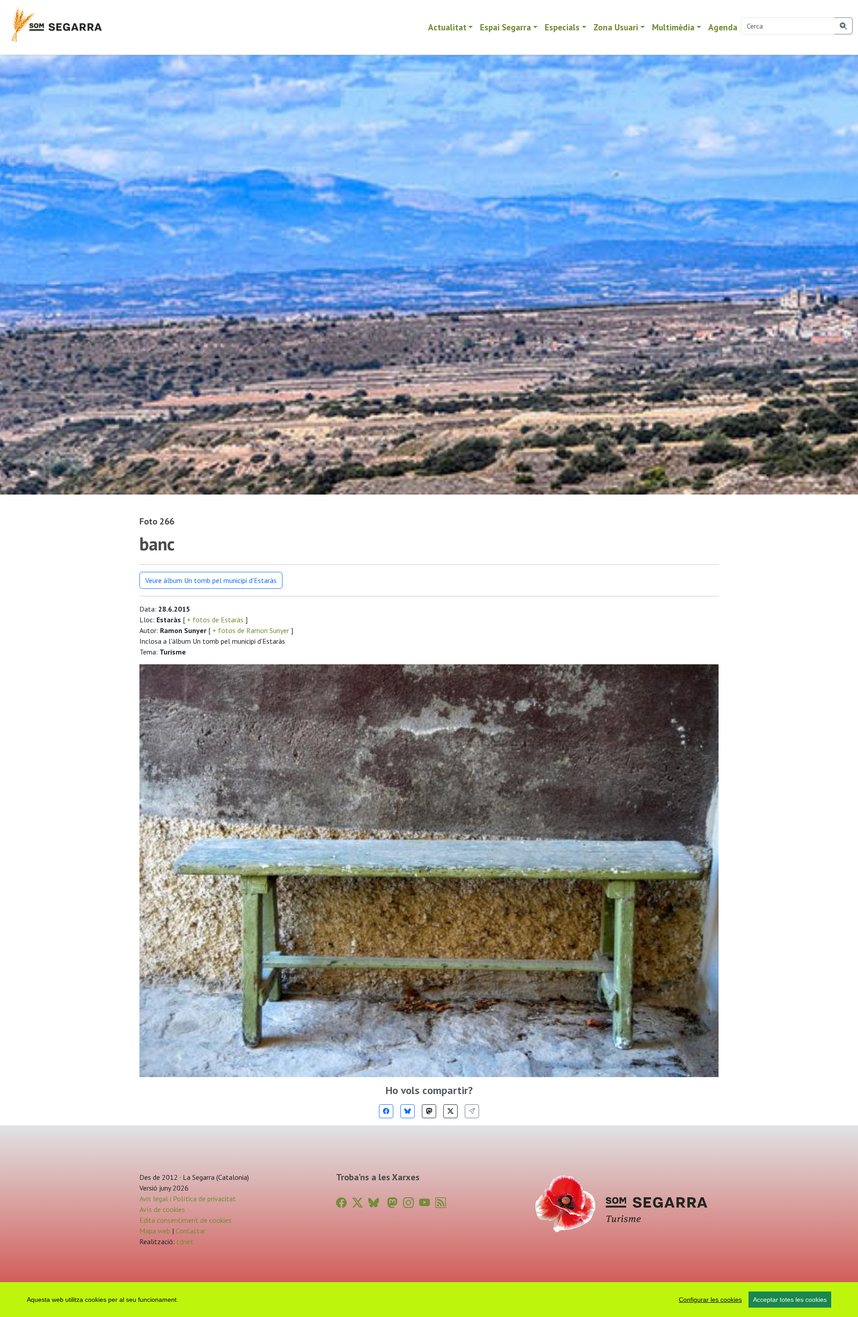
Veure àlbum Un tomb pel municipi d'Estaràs (211, 580)
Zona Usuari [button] (615, 27)
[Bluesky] (407, 1111)
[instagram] (408, 1203)
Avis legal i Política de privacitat (187, 1198)
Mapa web (154, 1230)
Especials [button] (562, 27)
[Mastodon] (429, 1111)
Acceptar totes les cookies (790, 1299)
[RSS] (440, 1203)
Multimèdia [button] (673, 27)
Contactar (191, 1230)
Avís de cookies (162, 1209)
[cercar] (843, 25)
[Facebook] (386, 1111)
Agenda (722, 27)
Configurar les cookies (710, 1299)
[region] (429, 1299)
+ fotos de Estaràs (215, 619)
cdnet (184, 1241)
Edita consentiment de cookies (185, 1220)
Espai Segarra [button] (505, 27)
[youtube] (424, 1203)
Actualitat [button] (447, 27)
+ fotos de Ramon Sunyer (250, 630)
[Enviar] (472, 1111)
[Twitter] (450, 1111)
